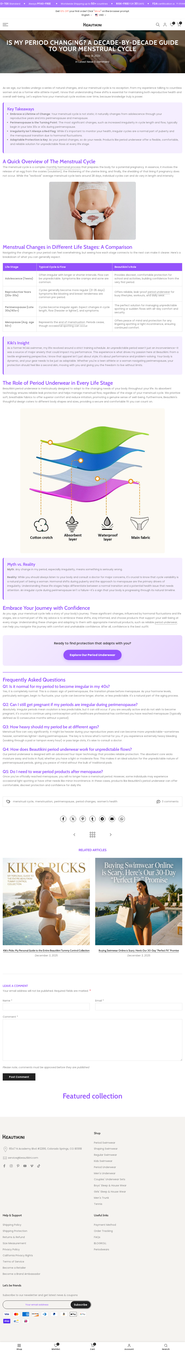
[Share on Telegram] (102, 819)
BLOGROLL (100, 1243)
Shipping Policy (12, 1225)
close (181, 4)
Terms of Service (13, 1261)
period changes (86, 801)
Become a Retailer (14, 1268)
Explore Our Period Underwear (92, 655)
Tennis (98, 1204)
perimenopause (64, 801)
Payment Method (105, 1225)
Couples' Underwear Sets (109, 1179)
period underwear (159, 292)
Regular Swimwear (105, 1155)
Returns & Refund (14, 1237)
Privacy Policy (11, 1249)
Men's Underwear (104, 1173)
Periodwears (101, 1249)
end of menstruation (72, 322)
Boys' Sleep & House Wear (110, 1185)
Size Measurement (14, 1243)
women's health (107, 801)
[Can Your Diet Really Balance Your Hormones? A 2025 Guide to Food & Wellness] (74, 835)
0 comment (101, 62)
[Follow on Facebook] (4, 1166)
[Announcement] (64, 4)
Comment (10, 1017)
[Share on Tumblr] (92, 819)
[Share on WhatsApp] (122, 819)
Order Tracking (103, 1231)
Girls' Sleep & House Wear (110, 1191)
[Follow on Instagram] (11, 1166)
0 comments (170, 801)
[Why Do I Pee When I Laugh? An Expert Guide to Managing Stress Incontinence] (111, 835)
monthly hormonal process (63, 167)
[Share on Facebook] (63, 819)
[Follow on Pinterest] (18, 1166)
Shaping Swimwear (106, 1148)
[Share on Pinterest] (83, 819)
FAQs (97, 1237)
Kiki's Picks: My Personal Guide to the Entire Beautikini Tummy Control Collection (46, 950)
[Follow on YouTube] (25, 1166)
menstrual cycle (23, 801)
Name (7, 1000)
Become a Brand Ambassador (21, 1274)
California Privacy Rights (18, 1255)
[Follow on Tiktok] (38, 1166)
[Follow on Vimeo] (31, 1166)
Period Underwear (105, 1167)
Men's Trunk (101, 1198)
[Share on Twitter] (73, 819)
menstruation (44, 801)
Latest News (85, 62)
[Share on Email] (112, 819)
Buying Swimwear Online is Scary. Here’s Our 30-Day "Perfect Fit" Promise (139, 950)
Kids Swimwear (103, 1161)
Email (99, 1000)
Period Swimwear (104, 1143)
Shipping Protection (15, 1231)
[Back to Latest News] (92, 835)
